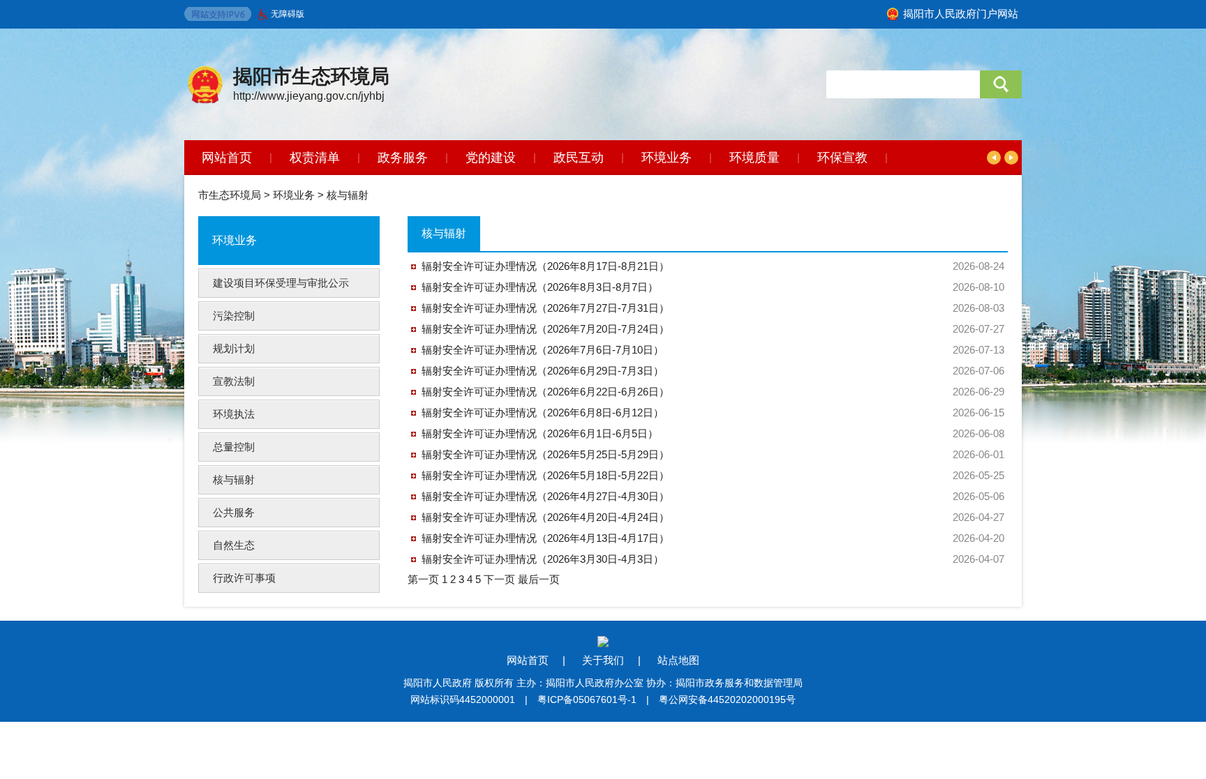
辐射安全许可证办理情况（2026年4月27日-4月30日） (545, 496)
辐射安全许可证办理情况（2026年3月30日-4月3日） (543, 559)
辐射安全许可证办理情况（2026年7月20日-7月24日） (545, 329)
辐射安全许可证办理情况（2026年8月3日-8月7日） (540, 287)
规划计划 (234, 348)
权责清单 (315, 158)
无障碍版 (287, 14)
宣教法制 (234, 381)
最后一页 (539, 579)
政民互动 (578, 158)
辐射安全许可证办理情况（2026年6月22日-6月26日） (545, 392)
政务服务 (403, 158)
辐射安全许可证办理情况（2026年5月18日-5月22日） (545, 475)
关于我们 (603, 660)
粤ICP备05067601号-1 (586, 699)
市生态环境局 (229, 195)
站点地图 (678, 660)
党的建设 (491, 158)
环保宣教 (842, 158)
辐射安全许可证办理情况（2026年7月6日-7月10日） (543, 350)
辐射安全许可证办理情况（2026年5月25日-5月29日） (545, 454)
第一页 (425, 579)
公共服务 (234, 512)
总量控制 (234, 447)
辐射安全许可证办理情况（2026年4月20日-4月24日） (545, 517)
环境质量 (754, 158)
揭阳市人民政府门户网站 (960, 14)
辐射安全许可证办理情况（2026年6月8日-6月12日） (543, 412)
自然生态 (234, 545)
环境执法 (234, 414)
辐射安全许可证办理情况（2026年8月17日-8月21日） (545, 266)
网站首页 (227, 158)
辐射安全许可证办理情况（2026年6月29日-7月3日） (543, 371)
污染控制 (234, 316)
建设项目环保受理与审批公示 (281, 283)
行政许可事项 (244, 578)
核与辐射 (347, 195)
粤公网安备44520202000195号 (727, 699)
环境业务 (666, 158)
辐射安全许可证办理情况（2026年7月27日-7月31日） (545, 308)
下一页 (501, 579)
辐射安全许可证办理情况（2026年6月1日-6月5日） (540, 433)
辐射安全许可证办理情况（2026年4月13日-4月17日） (545, 538)
